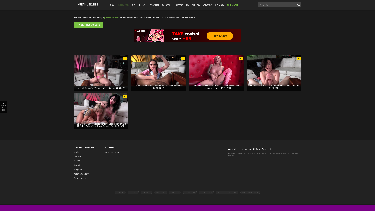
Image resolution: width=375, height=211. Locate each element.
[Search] (298, 4)
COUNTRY (196, 5)
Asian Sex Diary (81, 173)
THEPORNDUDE (233, 5)
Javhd (77, 151)
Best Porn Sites (112, 151)
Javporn (77, 156)
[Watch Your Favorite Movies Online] (87, 4)
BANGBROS (167, 5)
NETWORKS (207, 5)
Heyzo (77, 160)
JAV (187, 5)
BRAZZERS (178, 5)
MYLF (134, 5)
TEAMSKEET (154, 5)
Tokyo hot (78, 169)
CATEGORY (219, 5)
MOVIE (112, 5)
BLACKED (143, 5)
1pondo (77, 165)
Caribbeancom (81, 178)
